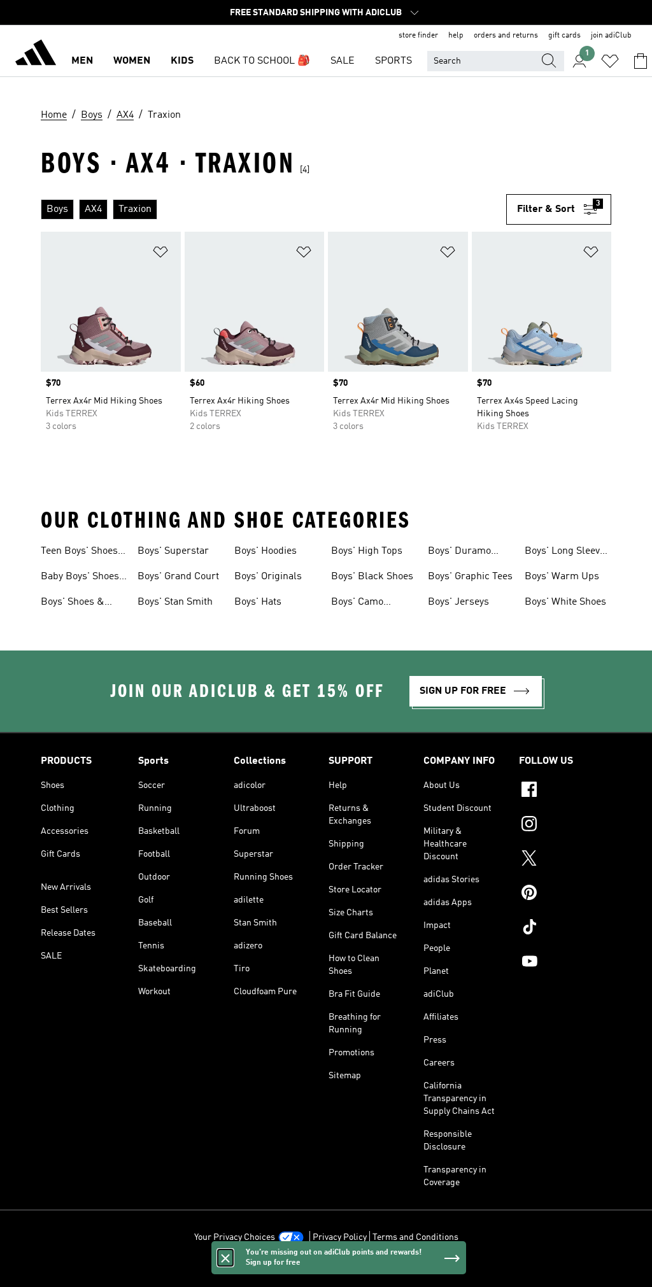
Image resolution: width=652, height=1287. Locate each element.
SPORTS (393, 61)
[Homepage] (35, 54)
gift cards (564, 35)
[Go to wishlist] (610, 61)
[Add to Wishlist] (160, 254)
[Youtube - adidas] (565, 963)
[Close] (225, 1257)
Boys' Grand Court (178, 577)
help (456, 35)
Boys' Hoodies (265, 551)
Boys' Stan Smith (175, 602)
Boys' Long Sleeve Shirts (565, 552)
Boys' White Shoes (565, 602)
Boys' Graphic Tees (470, 577)
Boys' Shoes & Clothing (72, 603)
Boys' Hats (257, 602)
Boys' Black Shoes (372, 577)
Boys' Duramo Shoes (459, 552)
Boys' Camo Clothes (357, 603)
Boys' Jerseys (458, 602)
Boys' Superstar (173, 551)
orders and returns (506, 35)
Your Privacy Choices (234, 1237)
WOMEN (131, 61)
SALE (342, 61)
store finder (418, 35)
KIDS (182, 61)
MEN (82, 61)
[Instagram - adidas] (565, 825)
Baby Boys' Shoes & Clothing (80, 578)
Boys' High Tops (366, 551)
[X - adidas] (565, 860)
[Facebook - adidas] (565, 791)
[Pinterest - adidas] (565, 894)
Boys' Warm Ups (562, 577)
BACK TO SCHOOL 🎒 (262, 61)
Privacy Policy (340, 1237)
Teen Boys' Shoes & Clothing (79, 552)
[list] (273, 209)
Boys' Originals (268, 577)
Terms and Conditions (415, 1237)
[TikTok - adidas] (565, 928)
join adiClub (611, 35)
